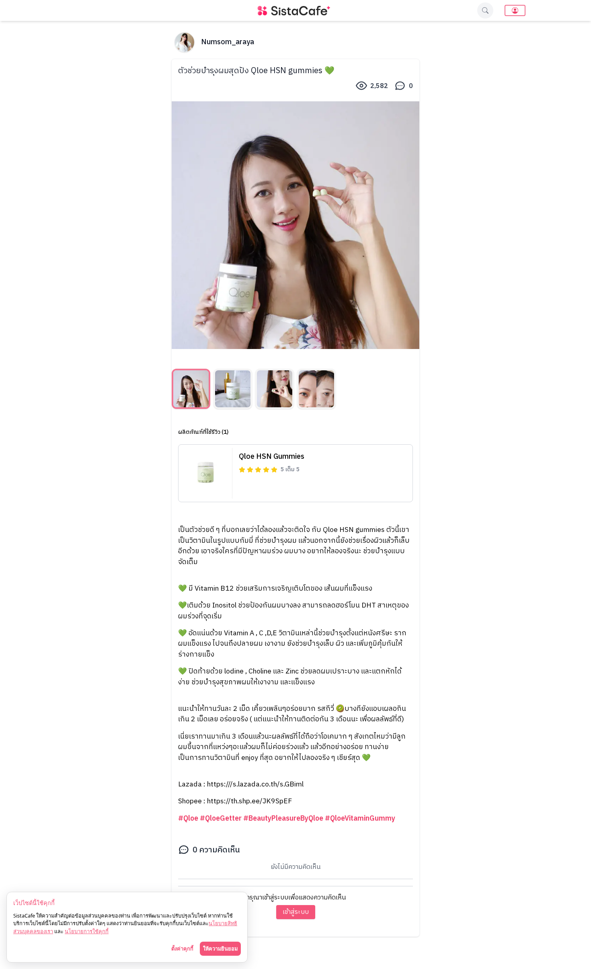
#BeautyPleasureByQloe (283, 818)
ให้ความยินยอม (220, 948)
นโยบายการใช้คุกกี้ (87, 931)
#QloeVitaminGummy (360, 818)
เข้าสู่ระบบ (296, 912)
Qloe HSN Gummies (271, 457)
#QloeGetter (221, 818)
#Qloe (188, 818)
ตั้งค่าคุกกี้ (182, 948)
